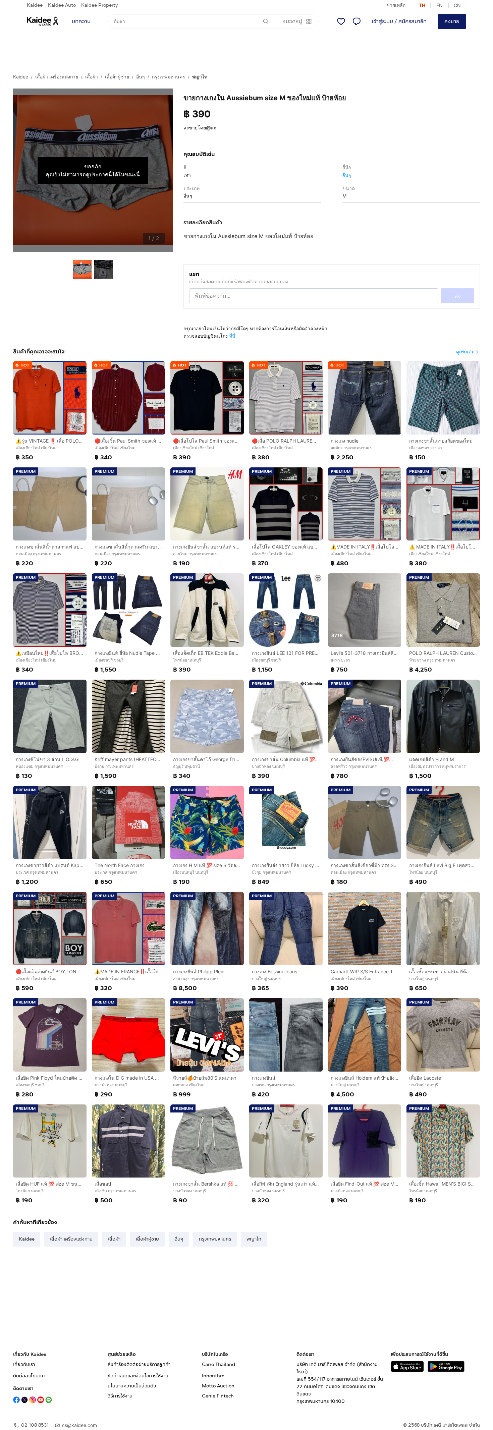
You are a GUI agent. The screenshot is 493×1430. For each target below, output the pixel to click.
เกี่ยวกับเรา (24, 1364)
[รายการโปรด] (341, 21)
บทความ (81, 21)
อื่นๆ (140, 76)
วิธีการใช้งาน (120, 1395)
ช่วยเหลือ (395, 5)
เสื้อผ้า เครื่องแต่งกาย (56, 76)
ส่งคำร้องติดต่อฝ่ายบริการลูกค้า (139, 1364)
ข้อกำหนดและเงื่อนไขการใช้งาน (138, 1375)
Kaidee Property (99, 5)
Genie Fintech (218, 1395)
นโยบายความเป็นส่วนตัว (132, 1385)
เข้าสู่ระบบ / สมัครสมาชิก (399, 21)
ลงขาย (451, 21)
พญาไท (199, 76)
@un (211, 127)
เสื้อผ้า (91, 76)
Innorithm (213, 1375)
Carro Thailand (218, 1364)
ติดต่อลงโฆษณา (29, 1375)
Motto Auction (218, 1385)
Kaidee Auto (62, 5)
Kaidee (35, 5)
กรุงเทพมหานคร (168, 76)
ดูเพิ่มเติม (465, 351)
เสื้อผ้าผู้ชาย (117, 76)
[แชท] (356, 21)
